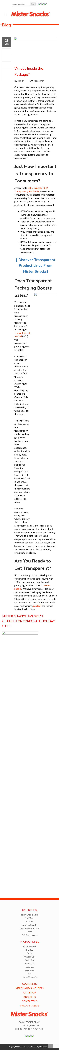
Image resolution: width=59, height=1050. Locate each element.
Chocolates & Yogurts (29, 928)
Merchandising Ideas (29, 988)
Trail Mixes (29, 918)
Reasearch (38, 80)
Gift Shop (29, 992)
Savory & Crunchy (29, 925)
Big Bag (29, 950)
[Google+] (7, 65)
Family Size (29, 960)
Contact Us (29, 1001)
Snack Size (29, 963)
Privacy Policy (29, 1005)
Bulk (29, 973)
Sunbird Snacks (29, 946)
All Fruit (29, 921)
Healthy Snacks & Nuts (29, 915)
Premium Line (29, 957)
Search (33, 4)
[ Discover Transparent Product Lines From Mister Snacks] (35, 265)
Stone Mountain (30, 977)
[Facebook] (7, 52)
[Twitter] (7, 58)
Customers (29, 983)
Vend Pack (29, 970)
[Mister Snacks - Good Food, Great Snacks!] (30, 13)
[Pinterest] (7, 71)
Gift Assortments (29, 935)
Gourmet (30, 967)
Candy (29, 931)
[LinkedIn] (7, 78)
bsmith (21, 80)
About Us (29, 996)
